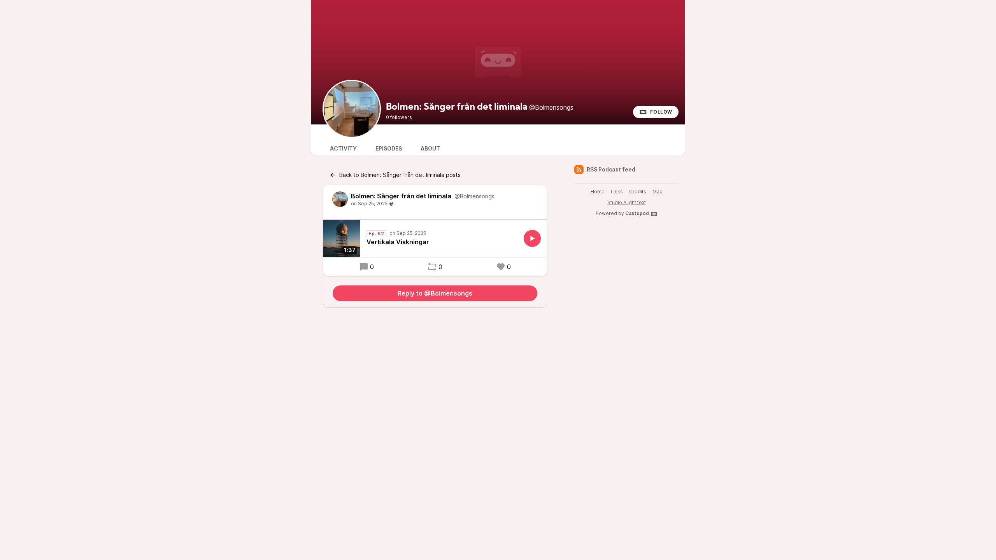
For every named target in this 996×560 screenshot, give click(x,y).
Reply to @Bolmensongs (435, 293)
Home (598, 191)
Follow (661, 112)
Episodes (388, 148)
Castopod (637, 213)
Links (617, 191)
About (430, 148)
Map (657, 191)
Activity (343, 148)
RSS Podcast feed (611, 169)
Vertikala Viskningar (397, 242)
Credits (637, 191)
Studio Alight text (626, 202)
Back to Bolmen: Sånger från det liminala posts (400, 175)
